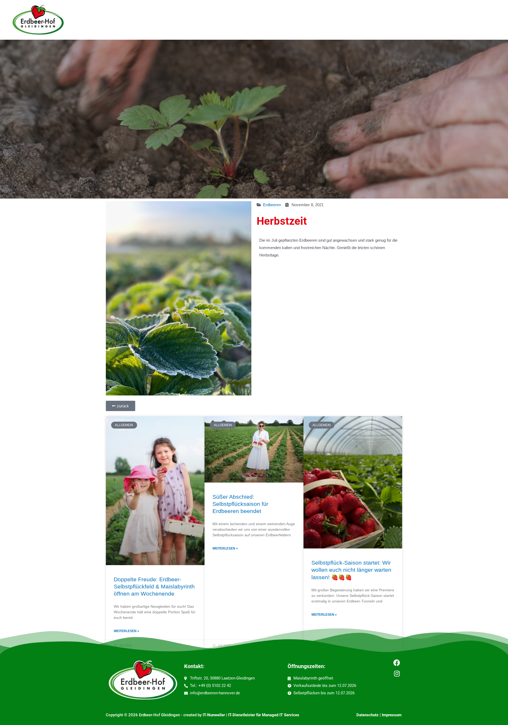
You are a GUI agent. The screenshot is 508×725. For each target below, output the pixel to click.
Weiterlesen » (126, 631)
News (195, 19)
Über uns (169, 19)
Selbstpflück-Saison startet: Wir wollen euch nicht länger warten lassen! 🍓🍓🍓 (351, 570)
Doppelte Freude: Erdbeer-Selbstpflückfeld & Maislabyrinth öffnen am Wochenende (154, 586)
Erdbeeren (272, 204)
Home (94, 19)
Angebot (117, 19)
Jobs (143, 19)
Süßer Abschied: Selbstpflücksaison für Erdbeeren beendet (240, 504)
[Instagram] (397, 673)
